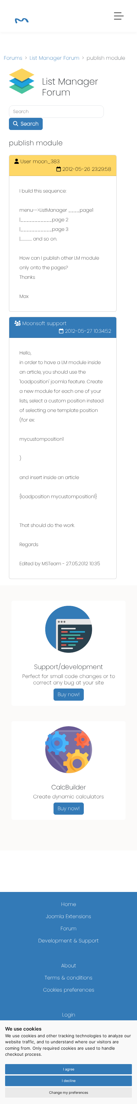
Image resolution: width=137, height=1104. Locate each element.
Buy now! (69, 694)
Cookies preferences (68, 990)
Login (68, 1014)
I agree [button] (68, 1069)
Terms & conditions (68, 977)
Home (68, 904)
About (68, 965)
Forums (13, 58)
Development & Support (68, 940)
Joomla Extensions (68, 916)
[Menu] (119, 17)
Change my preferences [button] (68, 1092)
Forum (68, 928)
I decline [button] (69, 1080)
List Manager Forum (54, 58)
